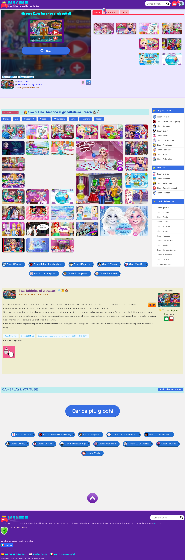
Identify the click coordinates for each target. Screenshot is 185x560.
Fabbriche (86, 119)
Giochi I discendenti (159, 434)
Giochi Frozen (163, 117)
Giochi (97, 12)
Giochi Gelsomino (164, 159)
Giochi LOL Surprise (165, 140)
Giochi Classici (163, 222)
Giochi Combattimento (166, 250)
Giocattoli (44, 119)
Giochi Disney (162, 131)
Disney (6, 119)
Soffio (73, 119)
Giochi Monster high (75, 443)
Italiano (8, 545)
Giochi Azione (163, 231)
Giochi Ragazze (163, 126)
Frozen (99, 119)
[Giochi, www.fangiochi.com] (15, 4)
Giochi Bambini (163, 179)
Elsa (16, 119)
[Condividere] (88, 82)
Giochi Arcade (163, 212)
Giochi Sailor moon (165, 183)
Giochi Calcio (162, 217)
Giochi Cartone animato (124, 434)
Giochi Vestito (163, 136)
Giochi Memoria (163, 193)
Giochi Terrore (163, 259)
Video (124, 12)
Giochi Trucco (168, 443)
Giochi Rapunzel (164, 150)
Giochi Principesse (164, 145)
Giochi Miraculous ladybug (168, 122)
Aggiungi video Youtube (170, 389)
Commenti (111, 12)
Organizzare (59, 119)
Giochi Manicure (107, 443)
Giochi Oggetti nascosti (167, 188)
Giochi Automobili (164, 255)
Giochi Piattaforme (165, 241)
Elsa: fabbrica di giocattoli (64, 554)
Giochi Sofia (162, 154)
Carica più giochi (92, 411)
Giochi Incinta (163, 174)
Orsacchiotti (29, 119)
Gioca (45, 50)
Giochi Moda (93, 453)
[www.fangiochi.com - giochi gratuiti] (15, 518)
